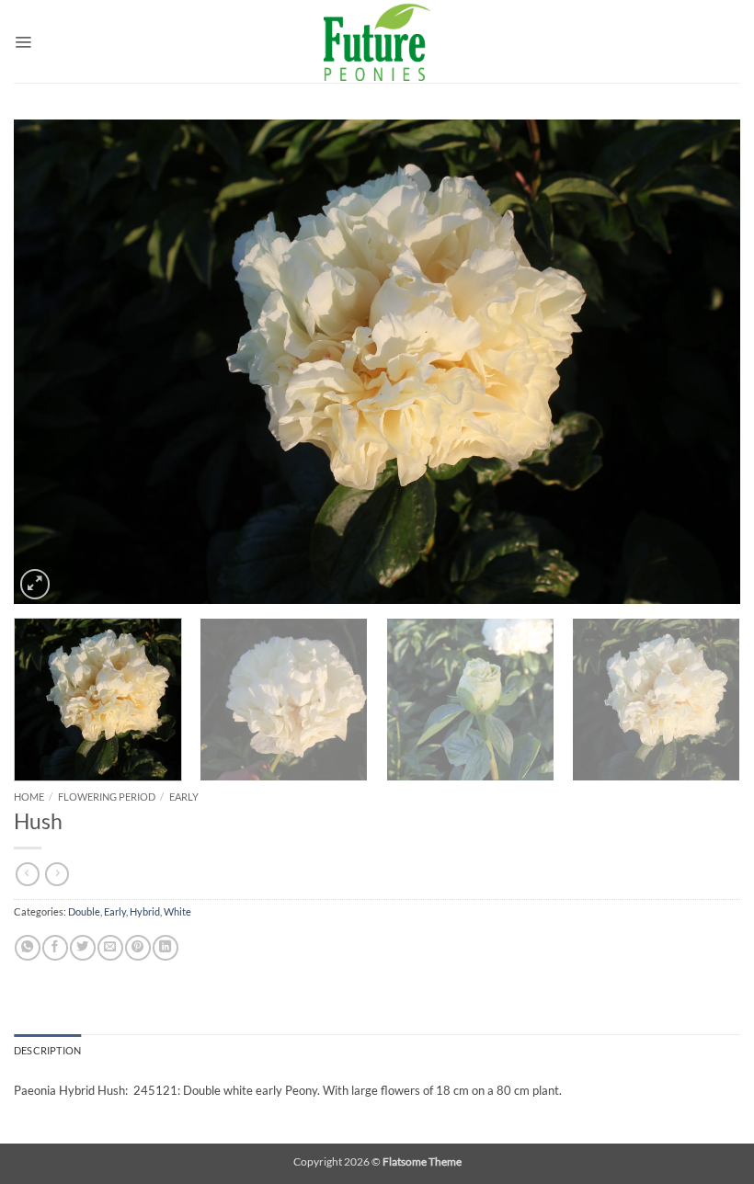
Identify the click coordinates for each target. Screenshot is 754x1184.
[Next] (702, 361)
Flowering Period (106, 797)
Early (184, 797)
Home (29, 797)
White (177, 911)
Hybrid (145, 911)
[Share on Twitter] (82, 948)
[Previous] (51, 361)
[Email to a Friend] (109, 948)
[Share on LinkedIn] (165, 948)
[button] (23, 41)
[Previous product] (57, 874)
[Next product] (28, 874)
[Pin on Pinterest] (137, 948)
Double (84, 911)
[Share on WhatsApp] (27, 948)
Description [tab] (47, 1050)
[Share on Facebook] (54, 948)
